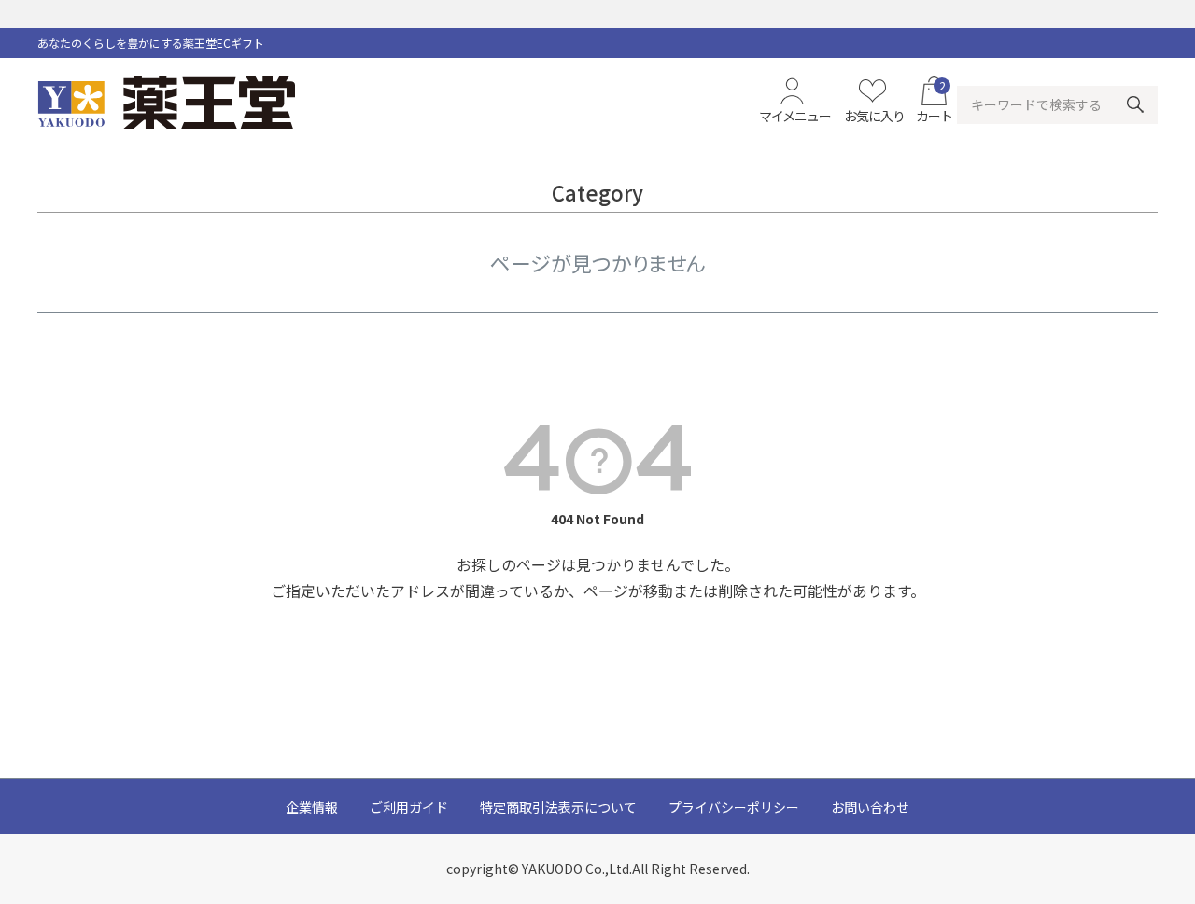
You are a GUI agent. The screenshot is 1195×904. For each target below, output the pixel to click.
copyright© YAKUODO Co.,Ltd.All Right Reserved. (598, 868)
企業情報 (312, 807)
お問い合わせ (870, 807)
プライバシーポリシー (733, 807)
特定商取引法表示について (558, 807)
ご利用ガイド (409, 807)
